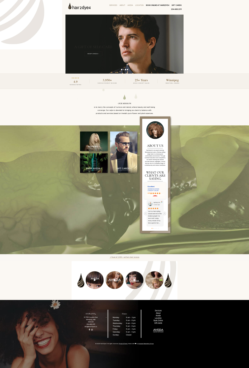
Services (113, 5)
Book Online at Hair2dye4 (157, 5)
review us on (155, 195)
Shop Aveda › (93, 53)
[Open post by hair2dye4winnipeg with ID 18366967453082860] (115, 280)
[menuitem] (113, 5)
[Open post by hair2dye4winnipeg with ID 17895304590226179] (95, 280)
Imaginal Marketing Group (146, 343)
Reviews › (94, 146)
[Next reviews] (164, 213)
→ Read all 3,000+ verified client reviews (124, 257)
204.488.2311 (176, 9)
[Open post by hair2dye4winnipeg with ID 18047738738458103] (134, 280)
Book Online (158, 320)
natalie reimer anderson (158, 202)
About (122, 5)
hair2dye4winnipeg (94, 273)
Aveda (130, 5)
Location (139, 5)
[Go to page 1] (153, 228)
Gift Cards (177, 5)
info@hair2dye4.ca (91, 326)
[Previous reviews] (145, 213)
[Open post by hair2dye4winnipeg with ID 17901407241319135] (154, 280)
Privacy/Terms (123, 343)
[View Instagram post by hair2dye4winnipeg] (102, 287)
